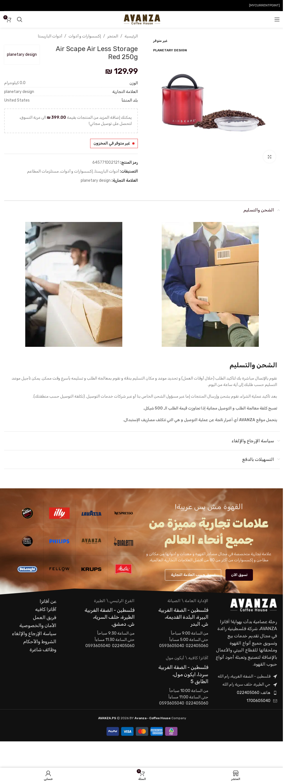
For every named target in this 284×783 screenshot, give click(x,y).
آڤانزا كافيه (45, 609)
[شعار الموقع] (141, 19)
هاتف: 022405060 (253, 692)
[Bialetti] (123, 541)
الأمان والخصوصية (37, 625)
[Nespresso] (123, 513)
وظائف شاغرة (43, 649)
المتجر (112, 36)
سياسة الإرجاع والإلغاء (34, 633)
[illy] (59, 513)
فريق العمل (44, 617)
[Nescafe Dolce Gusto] (27, 541)
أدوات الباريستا (50, 36)
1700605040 (258, 700)
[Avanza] (91, 541)
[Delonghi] (27, 569)
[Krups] (91, 569)
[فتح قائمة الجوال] (277, 19)
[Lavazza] (91, 513)
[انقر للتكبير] (269, 156)
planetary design (22, 54)
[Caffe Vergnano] (27, 513)
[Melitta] (123, 569)
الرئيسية (131, 36)
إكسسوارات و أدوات (85, 36)
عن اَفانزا (48, 601)
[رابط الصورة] (253, 604)
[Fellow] (59, 569)
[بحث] (19, 19)
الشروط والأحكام (39, 641)
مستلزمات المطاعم (43, 171)
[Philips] (59, 541)
